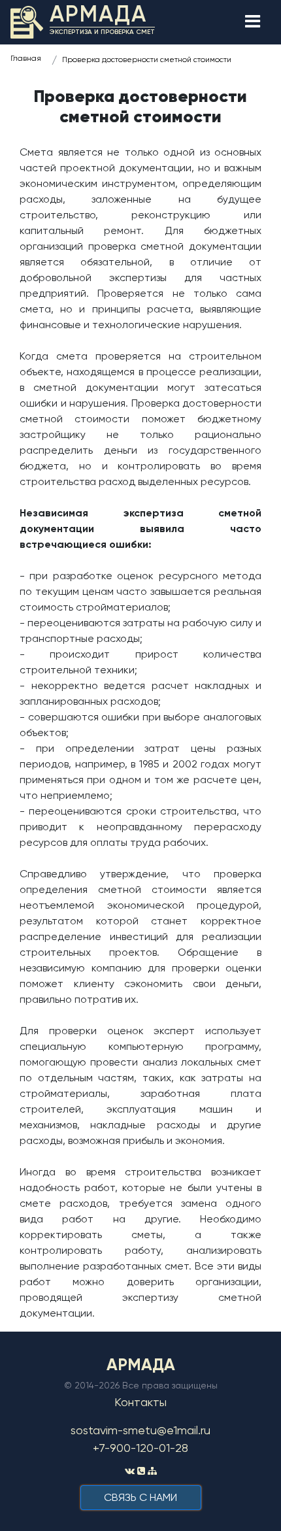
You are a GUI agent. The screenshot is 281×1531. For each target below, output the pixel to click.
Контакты (140, 1402)
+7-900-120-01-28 (140, 1448)
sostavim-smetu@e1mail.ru (140, 1430)
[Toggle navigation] (252, 22)
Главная (25, 58)
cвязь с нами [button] (140, 1497)
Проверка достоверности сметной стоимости (146, 59)
